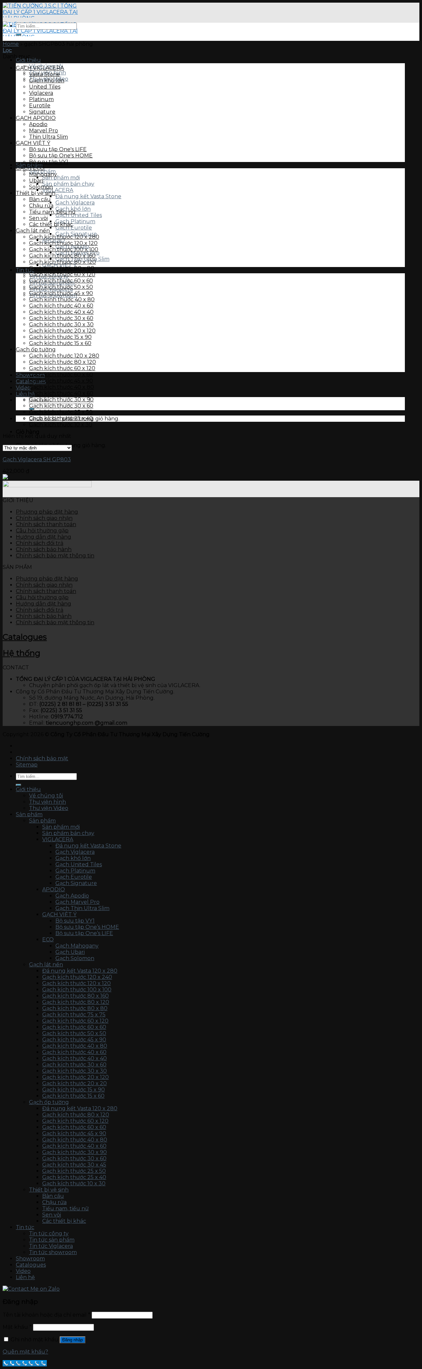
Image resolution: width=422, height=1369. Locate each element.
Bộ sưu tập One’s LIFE (84, 933)
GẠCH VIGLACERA (40, 68)
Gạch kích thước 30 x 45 (74, 1165)
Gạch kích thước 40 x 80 (61, 387)
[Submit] (18, 35)
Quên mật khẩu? (25, 1352)
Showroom (30, 1258)
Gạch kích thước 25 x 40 (61, 418)
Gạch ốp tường (36, 349)
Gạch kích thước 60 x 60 (61, 281)
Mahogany (43, 174)
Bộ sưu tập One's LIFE (58, 149)
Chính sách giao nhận (44, 518)
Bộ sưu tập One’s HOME (87, 927)
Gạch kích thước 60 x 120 (62, 274)
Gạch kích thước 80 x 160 (62, 256)
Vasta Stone (44, 74)
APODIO (53, 889)
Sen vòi (38, 218)
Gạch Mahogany (77, 946)
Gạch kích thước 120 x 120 (63, 243)
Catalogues (25, 637)
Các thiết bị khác (51, 224)
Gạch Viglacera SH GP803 (37, 459)
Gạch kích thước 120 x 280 (64, 237)
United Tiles (44, 87)
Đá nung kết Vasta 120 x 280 (79, 971)
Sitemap (27, 765)
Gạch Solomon (74, 958)
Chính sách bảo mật (42, 758)
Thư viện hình (47, 802)
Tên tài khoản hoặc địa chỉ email (46, 1315)
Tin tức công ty (49, 1233)
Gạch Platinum (75, 221)
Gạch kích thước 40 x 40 (61, 312)
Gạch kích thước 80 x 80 (61, 268)
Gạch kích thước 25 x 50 (61, 412)
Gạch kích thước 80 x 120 (62, 262)
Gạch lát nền (33, 231)
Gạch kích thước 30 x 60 (61, 318)
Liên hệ (25, 394)
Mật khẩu (17, 1327)
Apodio (38, 124)
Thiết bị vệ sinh (35, 193)
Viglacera (41, 93)
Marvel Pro (43, 130)
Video (23, 1271)
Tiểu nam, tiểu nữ (52, 212)
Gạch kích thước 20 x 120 (62, 331)
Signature (42, 112)
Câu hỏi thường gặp (42, 530)
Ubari (36, 180)
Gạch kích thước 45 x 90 (61, 293)
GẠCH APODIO (36, 118)
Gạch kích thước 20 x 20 (74, 1083)
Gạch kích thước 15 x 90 (60, 337)
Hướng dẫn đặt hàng (43, 537)
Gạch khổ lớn (46, 80)
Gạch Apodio (72, 896)
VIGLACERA (57, 190)
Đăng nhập (72, 1339)
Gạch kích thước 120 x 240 (77, 977)
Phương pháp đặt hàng (47, 512)
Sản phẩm (29, 814)
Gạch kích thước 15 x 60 (60, 343)
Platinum (41, 99)
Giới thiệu (28, 60)
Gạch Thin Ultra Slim (82, 908)
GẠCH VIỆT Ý (33, 143)
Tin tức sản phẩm (52, 1240)
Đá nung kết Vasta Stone (88, 196)
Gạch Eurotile (73, 228)
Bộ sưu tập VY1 (48, 162)
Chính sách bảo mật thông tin (55, 555)
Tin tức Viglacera (51, 1246)
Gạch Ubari (70, 952)
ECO (48, 939)
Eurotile (39, 105)
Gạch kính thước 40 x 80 (62, 299)
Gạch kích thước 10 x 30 (60, 424)
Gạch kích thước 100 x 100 (63, 249)
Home (11, 44)
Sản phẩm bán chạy (68, 184)
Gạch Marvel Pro (77, 902)
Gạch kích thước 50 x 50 (61, 287)
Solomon (41, 187)
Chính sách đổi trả (39, 543)
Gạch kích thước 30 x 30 (61, 324)
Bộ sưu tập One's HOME (61, 155)
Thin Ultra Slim (48, 137)
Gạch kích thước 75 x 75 (74, 1014)
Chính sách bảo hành (44, 549)
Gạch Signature (76, 883)
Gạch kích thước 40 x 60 (61, 306)
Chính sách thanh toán (46, 524)
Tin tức (25, 1227)
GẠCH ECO (30, 168)
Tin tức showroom (53, 1252)
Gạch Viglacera (75, 203)
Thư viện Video (48, 808)
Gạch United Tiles (78, 215)
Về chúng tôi (46, 795)
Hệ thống (21, 653)
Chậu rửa (41, 205)
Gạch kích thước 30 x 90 (61, 399)
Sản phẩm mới (61, 177)
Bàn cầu (40, 199)
